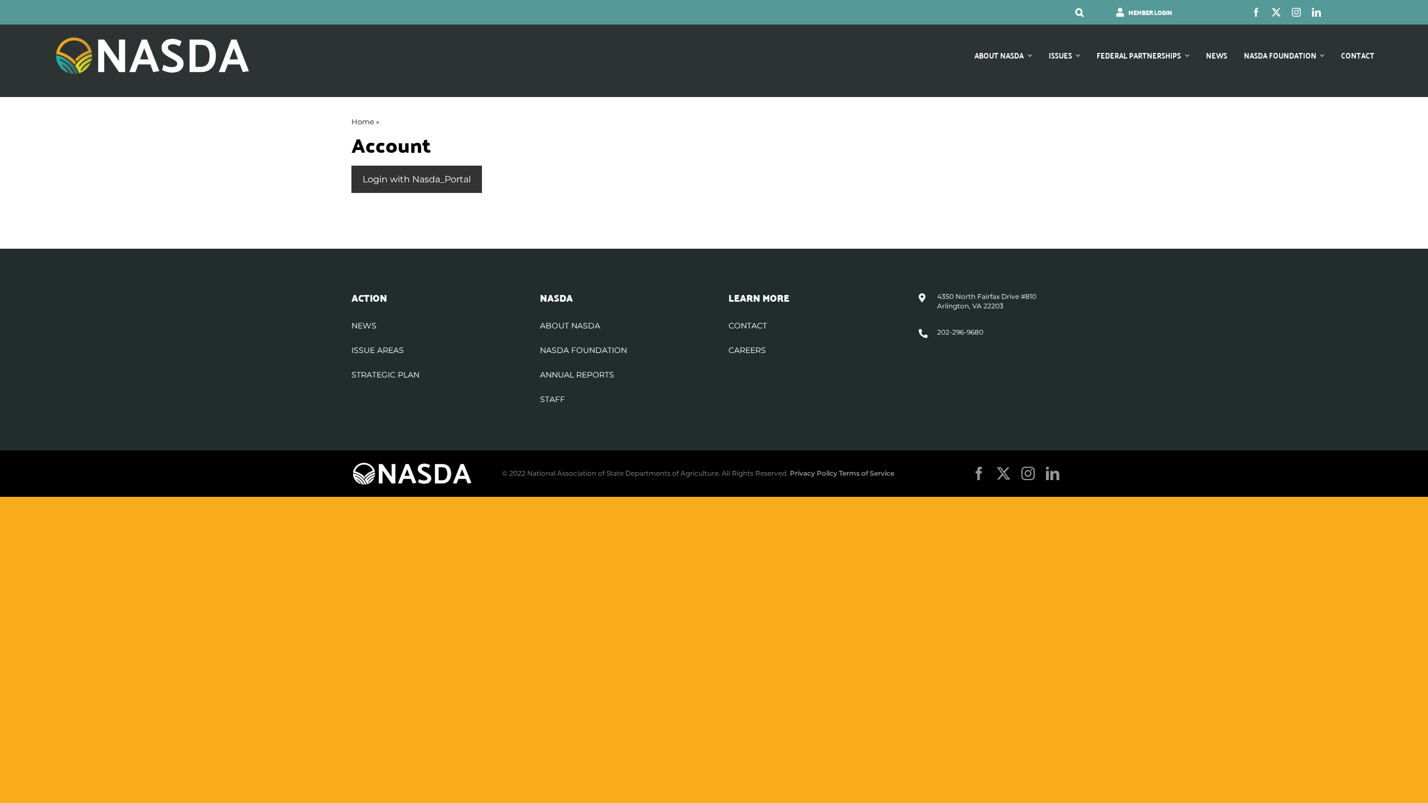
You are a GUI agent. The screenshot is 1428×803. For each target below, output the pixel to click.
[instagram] (1296, 12)
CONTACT (748, 326)
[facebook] (1256, 12)
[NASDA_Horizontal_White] (412, 466)
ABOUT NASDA (570, 326)
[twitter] (1276, 12)
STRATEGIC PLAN (385, 375)
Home (362, 121)
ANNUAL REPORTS (577, 375)
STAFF (552, 399)
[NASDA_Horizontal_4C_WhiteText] (153, 40)
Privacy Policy (813, 473)
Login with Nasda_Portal (417, 179)
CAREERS (747, 350)
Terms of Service (866, 473)
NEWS (364, 326)
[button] (1079, 12)
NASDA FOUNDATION (583, 350)
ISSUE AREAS (377, 350)
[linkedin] (1316, 12)
